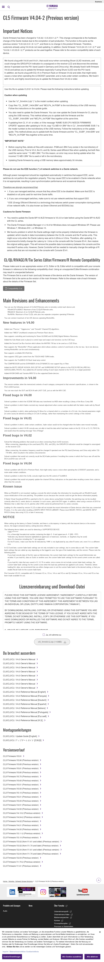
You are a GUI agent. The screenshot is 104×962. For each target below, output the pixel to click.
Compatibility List (15, 288)
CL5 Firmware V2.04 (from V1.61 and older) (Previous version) (31, 849)
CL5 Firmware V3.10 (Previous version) (21, 837)
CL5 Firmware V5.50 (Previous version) (21, 788)
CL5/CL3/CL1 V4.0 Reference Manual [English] (24, 691)
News (30, 905)
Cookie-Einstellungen (12, 956)
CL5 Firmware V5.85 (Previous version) (21, 764)
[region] (52, 945)
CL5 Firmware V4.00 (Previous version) (21, 829)
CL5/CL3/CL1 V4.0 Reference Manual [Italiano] (24, 708)
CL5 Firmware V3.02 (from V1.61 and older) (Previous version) (31, 841)
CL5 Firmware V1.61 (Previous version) (21, 865)
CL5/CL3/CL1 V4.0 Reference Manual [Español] (24, 704)
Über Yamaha (59, 905)
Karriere (57, 920)
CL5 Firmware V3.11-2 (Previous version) (21, 833)
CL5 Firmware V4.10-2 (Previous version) (21, 813)
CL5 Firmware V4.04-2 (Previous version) (21, 817)
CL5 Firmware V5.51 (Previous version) (21, 784)
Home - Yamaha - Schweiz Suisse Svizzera (18, 881)
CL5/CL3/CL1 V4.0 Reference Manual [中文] (23, 720)
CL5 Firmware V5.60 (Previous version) (21, 780)
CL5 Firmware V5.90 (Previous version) (21, 760)
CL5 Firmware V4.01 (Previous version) (21, 825)
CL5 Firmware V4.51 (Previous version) (21, 804)
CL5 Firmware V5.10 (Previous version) (21, 792)
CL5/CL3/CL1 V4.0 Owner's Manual (19, 659)
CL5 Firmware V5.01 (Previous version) (21, 796)
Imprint (5, 951)
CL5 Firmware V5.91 (12, 756)
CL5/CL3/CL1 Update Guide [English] (20, 736)
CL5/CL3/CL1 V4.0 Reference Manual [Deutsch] (24, 699)
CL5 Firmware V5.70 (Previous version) (21, 776)
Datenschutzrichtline (18, 951)
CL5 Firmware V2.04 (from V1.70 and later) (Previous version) (30, 853)
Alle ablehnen (92, 956)
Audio (5, 911)
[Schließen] (100, 932)
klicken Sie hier (13, 946)
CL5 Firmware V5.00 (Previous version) (21, 800)
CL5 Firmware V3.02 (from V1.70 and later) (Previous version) (30, 845)
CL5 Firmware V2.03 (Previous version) (21, 857)
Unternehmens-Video (61, 914)
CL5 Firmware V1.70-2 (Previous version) (21, 861)
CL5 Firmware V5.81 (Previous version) (21, 768)
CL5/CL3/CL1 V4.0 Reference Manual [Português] (25, 712)
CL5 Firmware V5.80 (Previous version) (21, 772)
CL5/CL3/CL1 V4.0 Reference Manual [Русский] (24, 716)
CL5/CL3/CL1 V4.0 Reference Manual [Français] (25, 695)
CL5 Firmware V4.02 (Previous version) (21, 821)
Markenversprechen (61, 917)
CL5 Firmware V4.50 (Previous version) (21, 808)
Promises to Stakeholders (63, 926)
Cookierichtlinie (32, 951)
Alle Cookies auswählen (71, 956)
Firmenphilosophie (60, 923)
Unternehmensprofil (61, 911)
